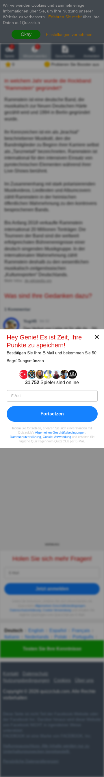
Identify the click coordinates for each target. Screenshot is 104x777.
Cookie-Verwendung (57, 436)
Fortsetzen (52, 413)
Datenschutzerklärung (25, 436)
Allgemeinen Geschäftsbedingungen (60, 432)
